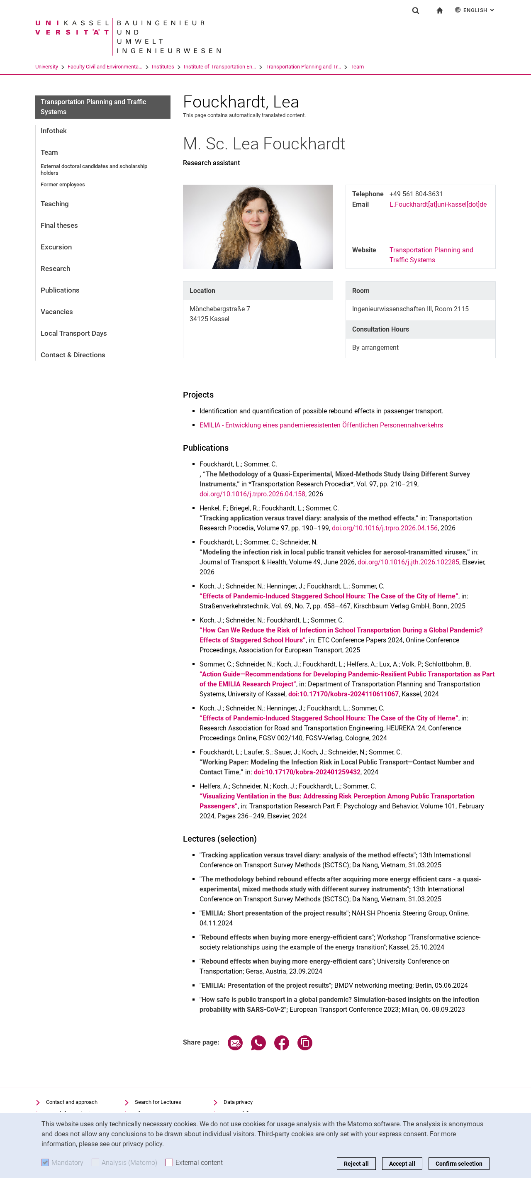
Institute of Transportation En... (220, 66)
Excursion (56, 247)
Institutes (163, 66)
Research (55, 268)
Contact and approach (71, 1102)
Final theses (59, 225)
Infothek (54, 131)
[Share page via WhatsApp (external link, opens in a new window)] (258, 1048)
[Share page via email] (235, 1048)
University (46, 66)
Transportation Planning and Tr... (303, 66)
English (479, 10)
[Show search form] (416, 10)
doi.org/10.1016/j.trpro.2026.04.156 (385, 528)
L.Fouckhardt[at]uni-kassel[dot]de (438, 204)
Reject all (356, 1163)
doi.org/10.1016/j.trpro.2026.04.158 (252, 494)
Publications (60, 290)
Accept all (402, 1163)
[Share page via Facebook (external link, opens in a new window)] (281, 1048)
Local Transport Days (74, 333)
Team (357, 66)
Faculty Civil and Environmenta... (105, 66)
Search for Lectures (158, 1102)
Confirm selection (459, 1163)
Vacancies (57, 312)
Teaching (55, 204)
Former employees (63, 184)
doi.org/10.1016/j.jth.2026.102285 (408, 562)
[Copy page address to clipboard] (304, 1048)
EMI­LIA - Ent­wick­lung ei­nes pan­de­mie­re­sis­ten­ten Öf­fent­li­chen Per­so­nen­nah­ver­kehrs (321, 425)
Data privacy (238, 1102)
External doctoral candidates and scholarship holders (94, 169)
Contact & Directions (73, 355)
